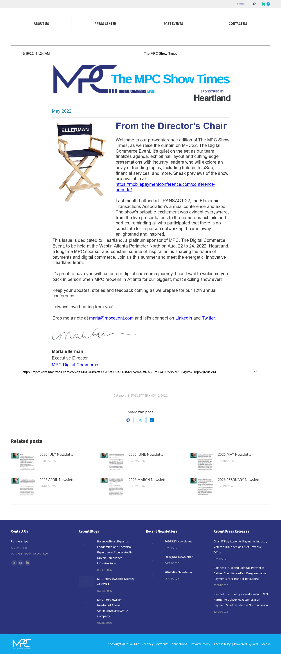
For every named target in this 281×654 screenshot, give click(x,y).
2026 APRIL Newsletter (58, 479)
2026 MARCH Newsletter (149, 479)
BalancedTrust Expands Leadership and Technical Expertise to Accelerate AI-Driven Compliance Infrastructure (114, 552)
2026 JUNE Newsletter (147, 454)
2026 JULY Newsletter (57, 454)
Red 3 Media (261, 644)
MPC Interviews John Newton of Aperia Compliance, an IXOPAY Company (112, 608)
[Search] (254, 4)
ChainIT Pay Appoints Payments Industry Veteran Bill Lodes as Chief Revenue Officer (240, 546)
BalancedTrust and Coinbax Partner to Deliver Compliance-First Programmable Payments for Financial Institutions (240, 573)
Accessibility (222, 644)
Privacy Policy (200, 644)
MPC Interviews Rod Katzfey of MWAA (116, 581)
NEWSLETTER (138, 395)
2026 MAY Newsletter (235, 454)
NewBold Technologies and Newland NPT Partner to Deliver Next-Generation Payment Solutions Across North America (241, 599)
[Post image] (23, 461)
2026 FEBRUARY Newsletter (240, 479)
